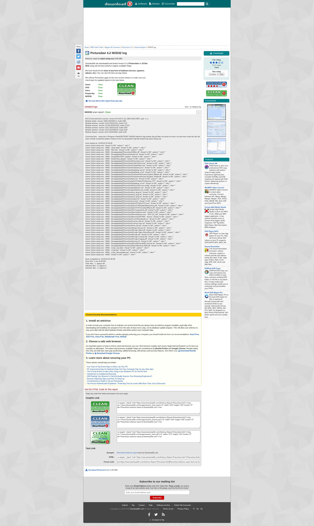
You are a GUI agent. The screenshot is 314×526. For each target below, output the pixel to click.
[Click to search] (207, 3)
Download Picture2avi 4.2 (99, 470)
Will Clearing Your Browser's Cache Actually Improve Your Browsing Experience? (119, 376)
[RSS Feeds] (163, 515)
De (197, 509)
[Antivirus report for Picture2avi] (126, 95)
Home (87, 47)
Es (202, 509)
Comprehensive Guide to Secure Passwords (105, 381)
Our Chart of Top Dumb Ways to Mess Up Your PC (107, 367)
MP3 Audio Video (97, 47)
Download (218, 53)
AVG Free (90, 337)
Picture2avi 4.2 (127, 47)
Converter (170, 3)
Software (142, 3)
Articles (156, 3)
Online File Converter (182, 505)
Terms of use (168, 509)
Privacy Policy (183, 509)
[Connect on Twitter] (156, 515)
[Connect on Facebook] (149, 515)
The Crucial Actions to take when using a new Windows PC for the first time (117, 371)
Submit (125, 505)
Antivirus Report (140, 47)
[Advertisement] (157, 26)
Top (133, 505)
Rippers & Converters (112, 47)
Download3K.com (137, 509)
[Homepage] (119, 4)
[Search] (207, 4)
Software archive (163, 505)
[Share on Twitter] (78, 56)
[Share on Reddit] (78, 62)
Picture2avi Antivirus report (127, 453)
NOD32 (123, 337)
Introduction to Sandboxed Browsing (101, 374)
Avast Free (194, 334)
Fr (194, 509)
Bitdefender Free (112, 337)
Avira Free (99, 337)
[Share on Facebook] (78, 51)
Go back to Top (158, 520)
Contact (141, 505)
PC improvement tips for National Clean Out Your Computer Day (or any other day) (120, 369)
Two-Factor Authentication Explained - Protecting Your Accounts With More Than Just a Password (126, 383)
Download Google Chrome (108, 353)
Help (150, 505)
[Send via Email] (78, 67)
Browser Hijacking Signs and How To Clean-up (105, 379)
